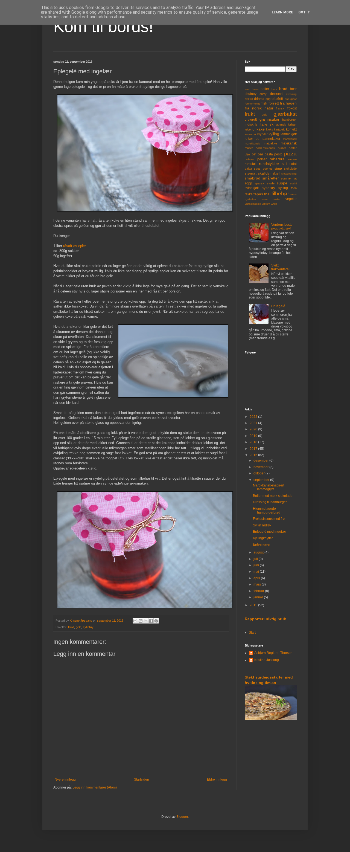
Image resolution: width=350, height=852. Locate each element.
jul (253, 129)
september (261, 480)
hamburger (289, 119)
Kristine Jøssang (266, 660)
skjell (276, 173)
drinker (259, 99)
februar (259, 591)
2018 (254, 442)
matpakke (270, 143)
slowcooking (289, 173)
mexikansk (289, 143)
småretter (270, 178)
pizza (290, 154)
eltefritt (277, 98)
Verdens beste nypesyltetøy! (282, 226)
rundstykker (269, 163)
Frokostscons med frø (269, 519)
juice (248, 129)
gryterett (251, 119)
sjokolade (290, 168)
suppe (282, 183)
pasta (269, 154)
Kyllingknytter (263, 538)
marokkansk (252, 143)
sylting (283, 188)
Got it (304, 12)
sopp (248, 183)
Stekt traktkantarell (280, 267)
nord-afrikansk (265, 148)
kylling (274, 134)
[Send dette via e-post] (135, 621)
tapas (258, 194)
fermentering (253, 103)
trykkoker (250, 199)
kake (260, 129)
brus (274, 89)
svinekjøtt (252, 188)
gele (78, 627)
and (247, 89)
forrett (274, 103)
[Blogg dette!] (140, 621)
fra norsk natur (259, 108)
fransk (280, 108)
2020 (254, 429)
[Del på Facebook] (151, 621)
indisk (249, 124)
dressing (291, 93)
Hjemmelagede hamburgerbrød (266, 510)
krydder (262, 134)
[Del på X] (145, 621)
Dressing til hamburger (270, 502)
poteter (249, 159)
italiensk (266, 124)
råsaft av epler (74, 246)
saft (284, 164)
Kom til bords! (103, 26)
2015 (254, 605)
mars (257, 584)
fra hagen (288, 103)
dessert (276, 93)
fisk (264, 103)
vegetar (291, 199)
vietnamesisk (253, 203)
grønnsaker (269, 119)
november (261, 467)
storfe (271, 183)
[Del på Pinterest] (156, 621)
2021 (254, 423)
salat (293, 164)
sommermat (289, 178)
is (256, 124)
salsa (248, 168)
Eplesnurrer (261, 544)
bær (293, 88)
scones (268, 168)
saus (257, 168)
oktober (259, 473)
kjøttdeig (279, 129)
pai (260, 154)
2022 (254, 417)
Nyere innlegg (65, 779)
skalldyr (264, 173)
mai (256, 571)
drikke (249, 98)
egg (268, 98)
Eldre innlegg (217, 779)
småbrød (252, 178)
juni (256, 565)
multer (249, 148)
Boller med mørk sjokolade (273, 496)
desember (261, 460)
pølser (262, 159)
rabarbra (277, 159)
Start (252, 632)
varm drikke (270, 199)
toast (293, 194)
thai (267, 194)
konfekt (291, 129)
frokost (292, 108)
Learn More (282, 12)
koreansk (250, 134)
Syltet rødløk (262, 525)
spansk (259, 183)
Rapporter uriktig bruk (265, 619)
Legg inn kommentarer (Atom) (94, 787)
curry (263, 93)
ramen (292, 159)
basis (255, 89)
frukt (71, 627)
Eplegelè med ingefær (269, 532)
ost (254, 154)
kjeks (269, 129)
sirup (278, 168)
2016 (254, 455)
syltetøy (88, 627)
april (257, 578)
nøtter (293, 148)
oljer (247, 154)
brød (283, 88)
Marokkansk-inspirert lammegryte (268, 487)
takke (249, 194)
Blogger (182, 817)
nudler (282, 148)
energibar (291, 98)
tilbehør (280, 193)
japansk (281, 124)
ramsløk (250, 164)
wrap (274, 203)
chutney (250, 94)
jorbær (292, 124)
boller (265, 89)
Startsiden (141, 779)
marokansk (290, 138)
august (258, 552)
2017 (254, 449)
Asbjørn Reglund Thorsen (273, 653)
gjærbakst (285, 114)
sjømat (250, 173)
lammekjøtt (289, 134)
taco (294, 188)
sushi (293, 183)
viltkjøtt (266, 203)
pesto (278, 154)
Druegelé (278, 306)
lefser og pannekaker (262, 139)
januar (258, 597)
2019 (254, 436)
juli (256, 559)
